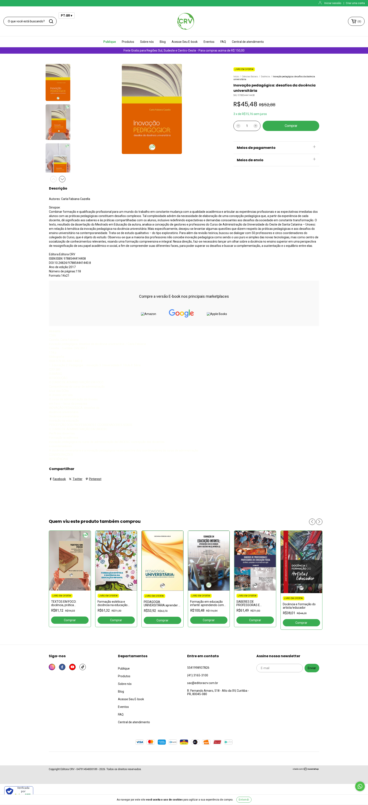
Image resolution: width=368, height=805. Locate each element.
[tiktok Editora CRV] (82, 667)
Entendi (244, 799)
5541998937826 (198, 667)
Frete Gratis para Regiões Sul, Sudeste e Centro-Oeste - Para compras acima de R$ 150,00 (184, 50)
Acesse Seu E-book (185, 41)
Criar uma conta (355, 3)
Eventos (209, 41)
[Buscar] (51, 21)
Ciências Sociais (250, 76)
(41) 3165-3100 (197, 675)
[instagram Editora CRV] (52, 667)
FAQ (223, 41)
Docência (265, 76)
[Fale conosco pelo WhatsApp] (360, 786)
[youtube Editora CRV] (72, 667)
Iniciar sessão (332, 3)
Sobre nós (147, 41)
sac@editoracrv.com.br (202, 683)
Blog (163, 41)
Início (236, 76)
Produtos (128, 41)
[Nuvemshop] (306, 769)
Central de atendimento (248, 41)
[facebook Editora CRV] (62, 667)
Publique (109, 41)
